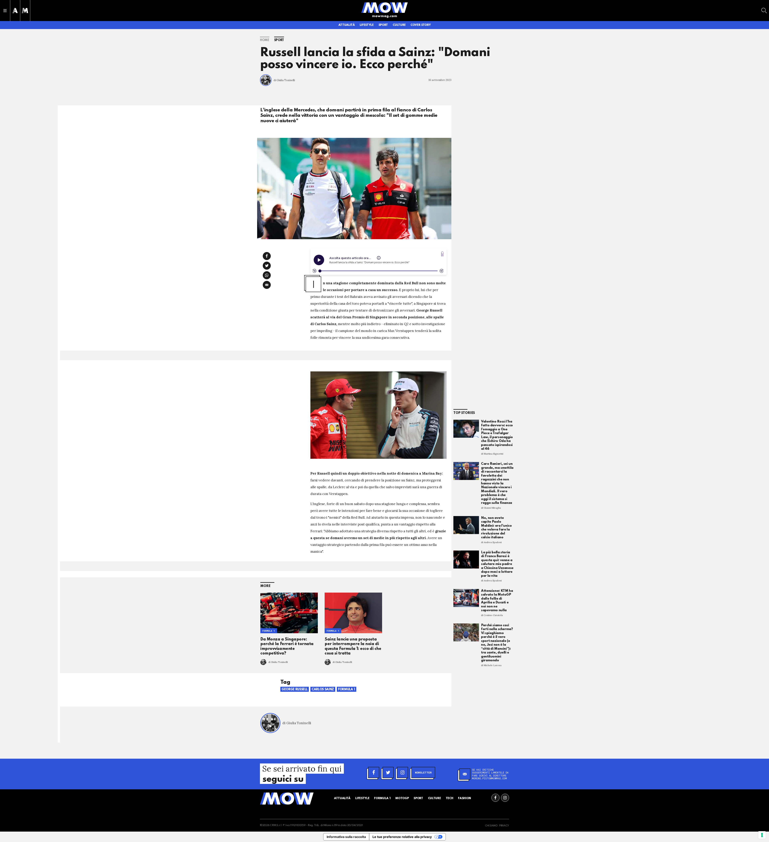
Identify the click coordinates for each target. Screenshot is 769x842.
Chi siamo (491, 826)
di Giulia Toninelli (284, 80)
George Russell (295, 689)
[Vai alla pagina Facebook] (495, 798)
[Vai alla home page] (384, 7)
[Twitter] (388, 772)
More (265, 586)
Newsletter (423, 772)
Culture (399, 25)
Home (264, 40)
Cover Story (421, 25)
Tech (449, 798)
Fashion (464, 798)
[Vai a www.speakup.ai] (442, 253)
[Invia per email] (267, 285)
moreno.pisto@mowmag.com (489, 778)
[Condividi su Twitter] (267, 266)
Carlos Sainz (323, 689)
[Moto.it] (25, 10)
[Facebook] (373, 772)
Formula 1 (268, 630)
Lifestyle (367, 25)
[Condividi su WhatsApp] (267, 275)
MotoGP (402, 798)
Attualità (346, 25)
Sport (383, 25)
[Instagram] (402, 772)
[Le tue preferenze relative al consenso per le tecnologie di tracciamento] (762, 835)
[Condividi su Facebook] (267, 256)
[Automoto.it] (15, 10)
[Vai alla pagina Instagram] (505, 798)
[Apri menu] (5, 11)
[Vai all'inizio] (287, 799)
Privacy (504, 826)
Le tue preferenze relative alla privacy (402, 837)
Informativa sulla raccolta (346, 837)
